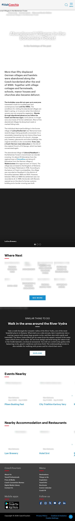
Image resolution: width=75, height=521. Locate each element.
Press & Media (10, 480)
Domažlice (21, 159)
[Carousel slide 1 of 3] (34, 244)
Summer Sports (24, 12)
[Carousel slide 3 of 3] (40, 244)
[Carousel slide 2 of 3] (37, 244)
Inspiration (43, 480)
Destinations (44, 474)
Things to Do (12, 12)
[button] (66, 5)
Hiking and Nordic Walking (42, 12)
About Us (8, 474)
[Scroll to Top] (71, 517)
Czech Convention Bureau (14, 482)
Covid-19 (42, 490)
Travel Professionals (12, 477)
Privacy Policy (41, 516)
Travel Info (43, 482)
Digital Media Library (12, 485)
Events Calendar (45, 488)
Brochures (43, 485)
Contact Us (9, 488)
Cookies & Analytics (59, 516)
